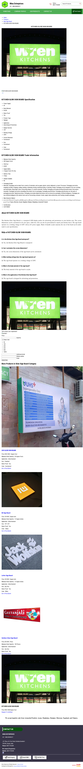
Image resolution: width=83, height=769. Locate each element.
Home (5, 17)
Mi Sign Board (6, 513)
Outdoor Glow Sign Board (10, 638)
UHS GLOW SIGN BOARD (9, 450)
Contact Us (48, 11)
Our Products (35, 11)
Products (6, 19)
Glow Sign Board (8, 21)
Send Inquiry (77, 11)
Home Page (6, 11)
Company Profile (20, 11)
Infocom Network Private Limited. (20, 766)
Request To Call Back (7, 712)
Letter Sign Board (7, 575)
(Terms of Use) (20, 764)
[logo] (5, 7)
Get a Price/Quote (6, 468)
